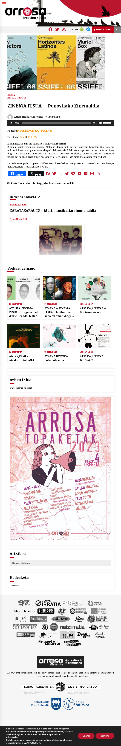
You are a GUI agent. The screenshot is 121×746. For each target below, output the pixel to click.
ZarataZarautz (18, 204)
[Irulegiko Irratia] (97, 618)
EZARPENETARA (32, 743)
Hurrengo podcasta (23, 196)
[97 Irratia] (25, 603)
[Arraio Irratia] (73, 603)
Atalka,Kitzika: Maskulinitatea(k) (21, 358)
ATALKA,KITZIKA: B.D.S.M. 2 (92, 358)
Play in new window (28, 130)
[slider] (107, 122)
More (37, 137)
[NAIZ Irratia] (72, 626)
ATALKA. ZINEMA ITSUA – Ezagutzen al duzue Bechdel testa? (23, 312)
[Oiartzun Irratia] (99, 626)
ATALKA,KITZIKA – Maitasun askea (93, 310)
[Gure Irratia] (38, 618)
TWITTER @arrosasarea (17, 721)
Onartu (86, 735)
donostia (54, 183)
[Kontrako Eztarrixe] (44, 626)
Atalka (11, 95)
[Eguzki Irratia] (78, 611)
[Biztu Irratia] (62, 611)
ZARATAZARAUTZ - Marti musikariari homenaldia (53, 210)
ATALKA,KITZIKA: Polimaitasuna (56, 358)
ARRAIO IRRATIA (16, 97)
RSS (30, 137)
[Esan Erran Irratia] (98, 611)
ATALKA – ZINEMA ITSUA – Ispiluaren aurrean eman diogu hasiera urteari (58, 312)
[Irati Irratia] (79, 618)
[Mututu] (100, 122)
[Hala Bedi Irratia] (60, 618)
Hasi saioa (14, 585)
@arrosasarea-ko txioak (21, 387)
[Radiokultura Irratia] (26, 634)
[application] (60, 123)
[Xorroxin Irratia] (49, 642)
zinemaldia (67, 183)
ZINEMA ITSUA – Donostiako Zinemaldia (53, 106)
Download (46, 130)
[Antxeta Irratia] (48, 603)
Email (23, 137)
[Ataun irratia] (24, 611)
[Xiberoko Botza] (100, 634)
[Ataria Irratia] (95, 603)
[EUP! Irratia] (20, 618)
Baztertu (105, 735)
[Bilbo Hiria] (46, 611)
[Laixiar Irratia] (54, 626)
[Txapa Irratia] (84, 634)
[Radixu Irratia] (48, 634)
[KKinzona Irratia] (24, 626)
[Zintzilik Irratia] (73, 642)
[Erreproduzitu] (11, 122)
